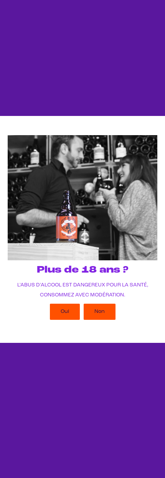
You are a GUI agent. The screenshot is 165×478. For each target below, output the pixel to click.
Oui (65, 311)
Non (99, 311)
